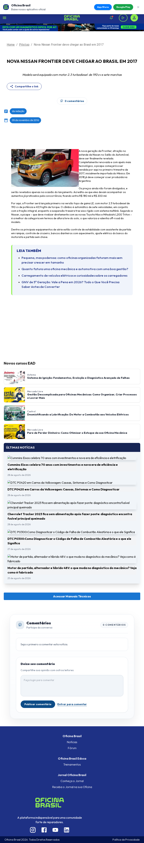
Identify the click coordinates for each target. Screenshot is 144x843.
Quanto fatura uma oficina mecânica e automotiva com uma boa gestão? (75, 269)
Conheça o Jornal (72, 781)
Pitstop (24, 44)
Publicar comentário (37, 704)
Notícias (72, 742)
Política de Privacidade (126, 839)
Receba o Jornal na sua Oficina (72, 787)
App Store (103, 7)
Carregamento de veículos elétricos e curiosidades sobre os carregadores (74, 275)
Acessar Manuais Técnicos (72, 596)
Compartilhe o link (26, 86)
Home (11, 44)
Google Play (123, 7)
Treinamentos (72, 764)
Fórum (72, 748)
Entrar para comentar (72, 704)
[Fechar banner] (138, 7)
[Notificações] (111, 17)
